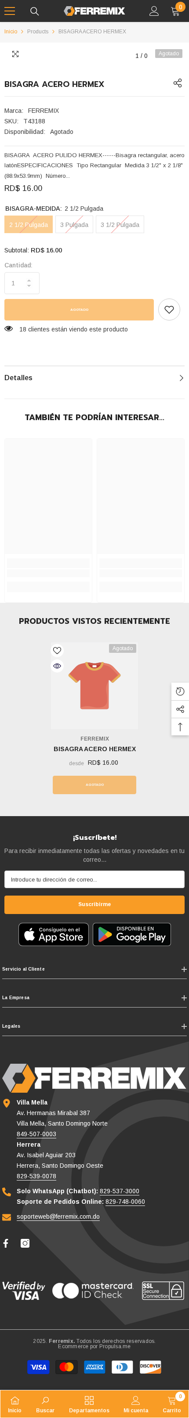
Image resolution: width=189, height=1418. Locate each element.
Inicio (10, 32)
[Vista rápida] (57, 666)
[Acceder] (154, 11)
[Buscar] (34, 11)
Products (37, 32)
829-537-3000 (119, 1191)
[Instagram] (25, 1243)
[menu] (9, 11)
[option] (94, 720)
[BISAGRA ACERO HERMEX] (94, 686)
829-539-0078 (36, 1176)
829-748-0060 (125, 1201)
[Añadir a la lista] (57, 650)
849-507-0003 (36, 1133)
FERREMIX (43, 110)
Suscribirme (94, 904)
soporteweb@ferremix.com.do (58, 1216)
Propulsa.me (115, 1346)
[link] (169, 309)
